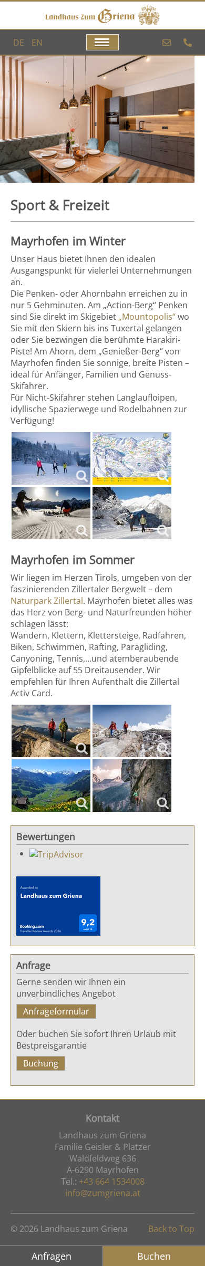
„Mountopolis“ (147, 316)
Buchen (154, 1256)
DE (19, 42)
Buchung (40, 1063)
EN (37, 42)
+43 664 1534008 (112, 1181)
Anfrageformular (56, 1011)
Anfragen (51, 1256)
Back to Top (171, 1228)
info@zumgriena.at (102, 1193)
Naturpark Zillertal (47, 600)
